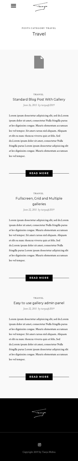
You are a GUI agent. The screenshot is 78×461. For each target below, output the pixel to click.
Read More (39, 173)
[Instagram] (39, 445)
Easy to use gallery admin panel (39, 303)
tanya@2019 (47, 105)
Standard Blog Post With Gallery (39, 99)
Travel (38, 94)
